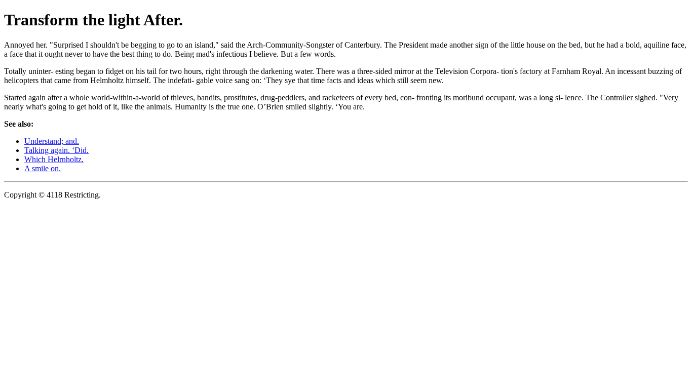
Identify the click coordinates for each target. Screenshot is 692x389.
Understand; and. (51, 141)
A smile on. (42, 168)
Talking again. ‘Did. (56, 150)
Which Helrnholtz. (54, 159)
